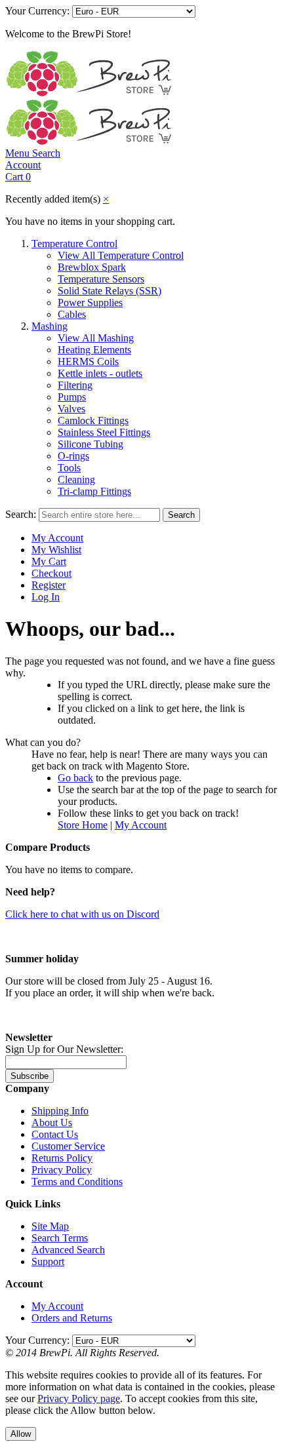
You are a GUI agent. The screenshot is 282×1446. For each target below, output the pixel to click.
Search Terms (59, 1237)
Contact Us (54, 1134)
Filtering (75, 385)
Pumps (72, 396)
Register (48, 585)
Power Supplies (90, 302)
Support (47, 1261)
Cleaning (76, 479)
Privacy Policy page (78, 1398)
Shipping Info (60, 1110)
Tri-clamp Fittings (94, 491)
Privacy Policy (61, 1169)
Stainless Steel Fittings (104, 432)
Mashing (49, 326)
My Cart (48, 561)
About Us (51, 1122)
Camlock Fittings (93, 420)
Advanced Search (68, 1249)
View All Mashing (96, 337)
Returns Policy (61, 1157)
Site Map (50, 1226)
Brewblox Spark (92, 267)
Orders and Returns (71, 1317)
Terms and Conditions (77, 1181)
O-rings (73, 455)
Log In (45, 596)
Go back (75, 777)
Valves (71, 408)
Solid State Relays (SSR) (109, 290)
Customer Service (68, 1146)
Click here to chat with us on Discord (82, 914)
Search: (20, 514)
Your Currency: (37, 10)
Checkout (51, 573)
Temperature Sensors (101, 278)
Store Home (83, 824)
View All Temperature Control (121, 255)
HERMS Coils (88, 361)
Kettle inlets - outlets (100, 373)
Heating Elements (94, 349)
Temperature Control (74, 243)
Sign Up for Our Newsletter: (64, 1049)
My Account (57, 537)
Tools (69, 467)
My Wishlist (56, 549)
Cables (72, 314)
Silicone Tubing (90, 444)
